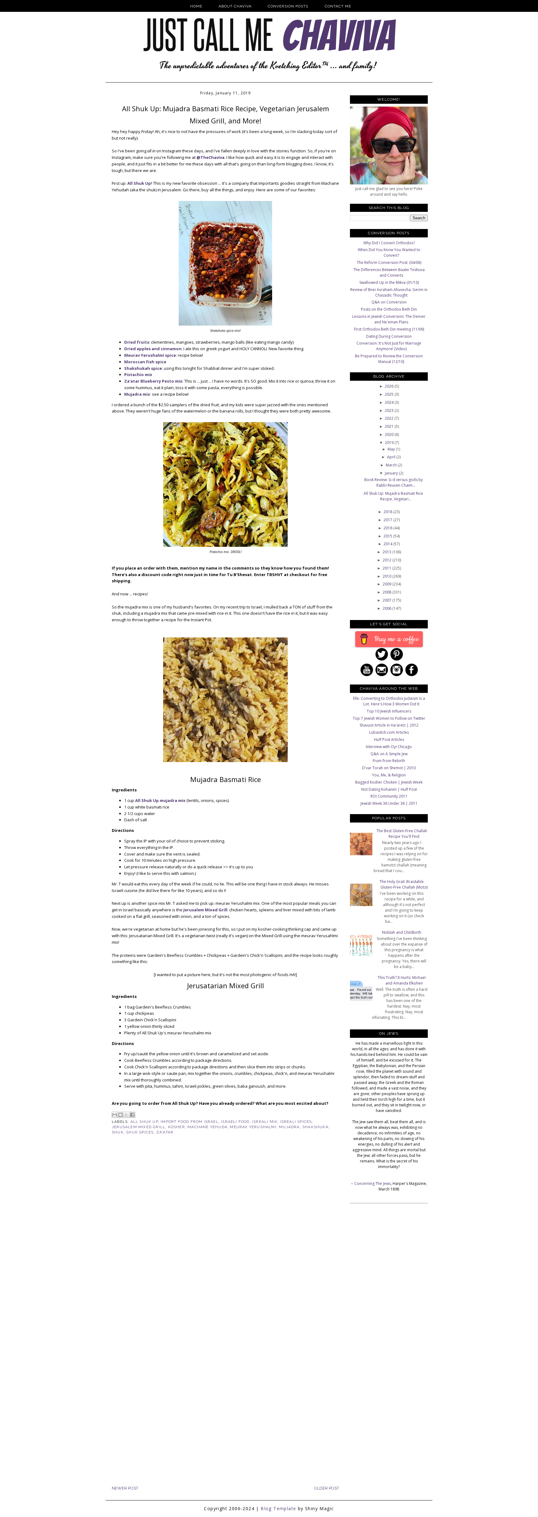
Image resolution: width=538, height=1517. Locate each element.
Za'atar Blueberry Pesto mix (153, 381)
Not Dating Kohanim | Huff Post (389, 789)
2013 (387, 552)
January (392, 473)
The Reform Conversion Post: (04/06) (389, 262)
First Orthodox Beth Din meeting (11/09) (389, 329)
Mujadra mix (137, 394)
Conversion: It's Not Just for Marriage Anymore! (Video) (388, 346)
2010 (387, 576)
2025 (389, 394)
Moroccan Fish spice (145, 362)
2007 (387, 600)
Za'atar (164, 1132)
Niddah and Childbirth (401, 932)
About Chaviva (235, 6)
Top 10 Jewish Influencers (389, 711)
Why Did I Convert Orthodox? (389, 243)
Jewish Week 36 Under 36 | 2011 (389, 803)
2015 (388, 536)
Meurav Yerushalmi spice (150, 355)
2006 (387, 608)
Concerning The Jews (372, 1183)
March (392, 465)
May (392, 449)
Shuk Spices (139, 1132)
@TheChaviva (210, 157)
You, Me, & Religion (389, 775)
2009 (387, 584)
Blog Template (278, 1508)
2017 (388, 519)
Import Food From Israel (190, 1121)
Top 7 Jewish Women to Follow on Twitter (389, 718)
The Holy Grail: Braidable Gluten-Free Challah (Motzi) (404, 884)
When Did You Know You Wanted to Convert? (389, 252)
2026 (389, 386)
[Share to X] (126, 1115)
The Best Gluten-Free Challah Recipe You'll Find (401, 833)
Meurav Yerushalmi (253, 1127)
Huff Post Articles (389, 739)
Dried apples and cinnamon (153, 348)
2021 (389, 426)
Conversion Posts (288, 6)
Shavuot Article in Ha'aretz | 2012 (389, 725)
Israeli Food (235, 1121)
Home (196, 6)
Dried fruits (136, 342)
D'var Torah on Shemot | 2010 (389, 767)
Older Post (326, 1488)
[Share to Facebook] (132, 1115)
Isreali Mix (264, 1121)
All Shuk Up (144, 1121)
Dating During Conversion (389, 336)
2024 (389, 402)
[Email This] (114, 1115)
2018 (388, 511)
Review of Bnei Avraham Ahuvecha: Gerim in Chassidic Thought (388, 292)
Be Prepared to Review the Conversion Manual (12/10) (389, 358)
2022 (389, 418)
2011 (387, 568)
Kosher (176, 1127)
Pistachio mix (138, 374)
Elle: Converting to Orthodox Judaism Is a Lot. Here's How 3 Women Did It (389, 701)
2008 (387, 592)
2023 (389, 410)
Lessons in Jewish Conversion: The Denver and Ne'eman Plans (389, 319)
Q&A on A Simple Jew (389, 753)
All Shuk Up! (139, 183)
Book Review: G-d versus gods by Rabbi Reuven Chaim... (393, 482)
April (391, 457)
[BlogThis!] (120, 1115)
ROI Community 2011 (389, 796)
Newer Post (125, 1488)
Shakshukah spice (143, 368)
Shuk (118, 1132)
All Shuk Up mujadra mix (160, 800)
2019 (389, 442)
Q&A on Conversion (389, 302)
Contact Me (338, 6)
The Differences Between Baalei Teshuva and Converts (389, 272)
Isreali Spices (296, 1121)
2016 (388, 528)
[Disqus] (225, 1242)
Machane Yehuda (207, 1127)
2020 (389, 434)
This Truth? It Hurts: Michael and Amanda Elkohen (402, 980)
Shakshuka (315, 1127)
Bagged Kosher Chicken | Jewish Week (388, 782)
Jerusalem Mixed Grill (205, 910)
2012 (387, 560)
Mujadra (289, 1127)
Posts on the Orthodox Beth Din (389, 309)
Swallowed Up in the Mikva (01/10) (389, 282)
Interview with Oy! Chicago (389, 746)
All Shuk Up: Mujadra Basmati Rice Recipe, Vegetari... (393, 496)
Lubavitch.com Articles (389, 732)
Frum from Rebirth (389, 760)
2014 (388, 543)
